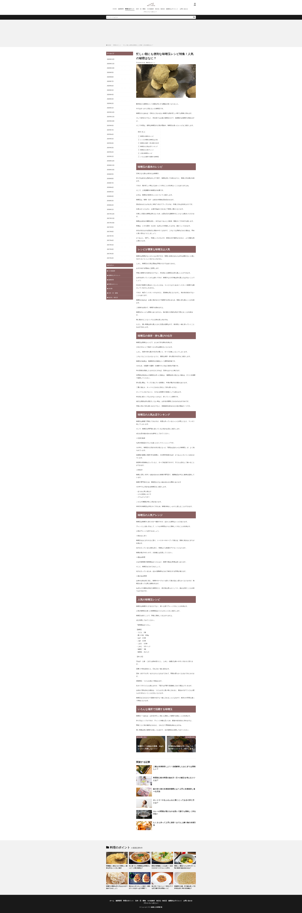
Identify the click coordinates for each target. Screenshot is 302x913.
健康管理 (121, 9)
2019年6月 (110, 134)
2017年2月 (110, 258)
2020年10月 (110, 68)
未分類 (110, 288)
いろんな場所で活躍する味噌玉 (148, 156)
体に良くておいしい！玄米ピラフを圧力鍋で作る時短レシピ (162, 887)
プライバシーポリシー (150, 12)
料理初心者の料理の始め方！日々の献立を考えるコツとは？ (174, 779)
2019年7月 (110, 130)
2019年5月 (110, 139)
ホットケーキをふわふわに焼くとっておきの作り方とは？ (173, 801)
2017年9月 (110, 227)
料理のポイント (129, 9)
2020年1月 (110, 108)
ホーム (112, 901)
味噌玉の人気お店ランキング (148, 146)
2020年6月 (110, 86)
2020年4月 (110, 94)
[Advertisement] (151, 32)
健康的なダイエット (172, 9)
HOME (115, 9)
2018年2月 (110, 205)
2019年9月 (110, 125)
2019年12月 (110, 112)
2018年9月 (110, 174)
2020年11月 (110, 63)
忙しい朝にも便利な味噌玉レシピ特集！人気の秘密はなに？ (138, 45)
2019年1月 (110, 156)
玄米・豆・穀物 (140, 9)
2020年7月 (110, 81)
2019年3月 (110, 147)
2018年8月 (110, 178)
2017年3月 (110, 253)
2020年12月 (110, 59)
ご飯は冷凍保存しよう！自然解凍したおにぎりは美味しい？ (174, 767)
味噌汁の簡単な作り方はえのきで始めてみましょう (116, 887)
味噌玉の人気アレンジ (146, 150)
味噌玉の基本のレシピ (146, 136)
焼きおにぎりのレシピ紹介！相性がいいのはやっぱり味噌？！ (139, 887)
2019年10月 (110, 121)
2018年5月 (110, 192)
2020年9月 (110, 72)
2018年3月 (110, 200)
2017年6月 (110, 240)
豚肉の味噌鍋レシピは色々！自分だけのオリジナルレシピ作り (162, 867)
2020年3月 (110, 99)
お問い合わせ (184, 9)
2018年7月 (110, 183)
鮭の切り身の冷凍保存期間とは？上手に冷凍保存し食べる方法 (174, 790)
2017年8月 (110, 231)
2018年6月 (110, 187)
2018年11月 (110, 165)
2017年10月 (110, 223)
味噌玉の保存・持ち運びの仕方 (148, 143)
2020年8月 (110, 77)
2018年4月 (110, 196)
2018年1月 (110, 209)
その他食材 (150, 9)
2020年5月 (110, 90)
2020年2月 (110, 103)
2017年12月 (110, 214)
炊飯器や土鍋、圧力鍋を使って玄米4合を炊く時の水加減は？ (185, 887)
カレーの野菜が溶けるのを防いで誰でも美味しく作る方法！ (174, 812)
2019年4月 (110, 143)
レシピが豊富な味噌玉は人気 (148, 139)
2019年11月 (110, 116)
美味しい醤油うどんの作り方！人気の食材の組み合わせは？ (185, 867)
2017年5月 (110, 245)
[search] (194, 17)
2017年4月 (110, 249)
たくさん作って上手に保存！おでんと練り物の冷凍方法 (174, 823)
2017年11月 (110, 218)
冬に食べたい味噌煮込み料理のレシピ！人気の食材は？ (139, 867)
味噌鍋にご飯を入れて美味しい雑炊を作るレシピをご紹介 (116, 867)
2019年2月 (110, 152)
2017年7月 (110, 236)
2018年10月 (110, 169)
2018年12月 (110, 161)
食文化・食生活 (160, 9)
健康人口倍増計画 (156, 907)
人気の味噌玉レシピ (145, 153)
